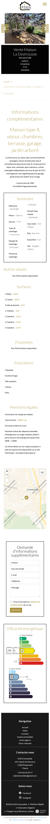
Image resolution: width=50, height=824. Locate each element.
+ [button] (7, 471)
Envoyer (16, 610)
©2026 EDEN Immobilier (16, 804)
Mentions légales (37, 804)
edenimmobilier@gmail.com (25, 776)
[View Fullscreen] (7, 480)
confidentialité (40, 817)
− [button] (7, 474)
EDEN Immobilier (25, 758)
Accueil (6, 82)
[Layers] (42, 472)
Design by (43, 811)
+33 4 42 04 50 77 (25, 772)
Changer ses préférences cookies (20, 811)
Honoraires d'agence (26, 807)
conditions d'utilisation (18, 820)
